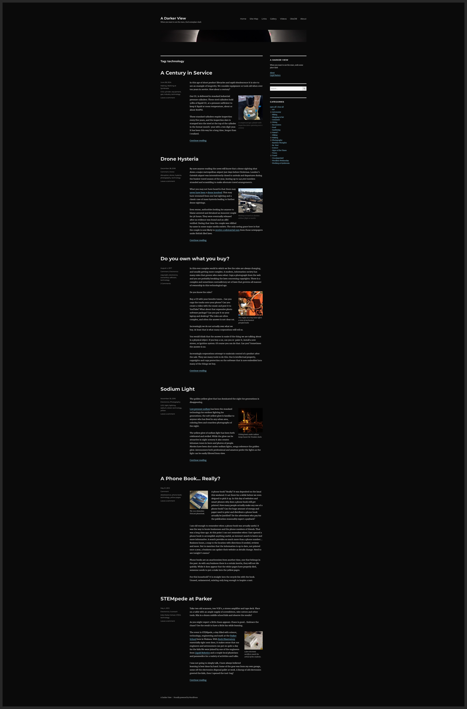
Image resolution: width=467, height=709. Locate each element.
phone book (177, 495)
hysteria (178, 175)
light (166, 405)
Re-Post (275, 145)
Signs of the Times (279, 150)
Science (275, 148)
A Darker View (173, 18)
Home (243, 19)
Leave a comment (168, 98)
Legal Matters (275, 75)
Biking (274, 115)
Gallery (273, 19)
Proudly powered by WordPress (186, 697)
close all (280, 107)
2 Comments (166, 283)
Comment (165, 172)
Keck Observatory (226, 639)
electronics (173, 275)
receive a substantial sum (227, 230)
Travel (274, 156)
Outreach (174, 612)
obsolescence (166, 495)
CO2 (162, 92)
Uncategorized (277, 158)
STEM (178, 615)
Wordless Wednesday (280, 161)
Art (273, 109)
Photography (175, 402)
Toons (274, 153)
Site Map (254, 19)
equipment (176, 92)
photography (166, 178)
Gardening (276, 130)
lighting (172, 405)
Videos (283, 19)
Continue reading (198, 140)
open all (273, 107)
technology (175, 94)
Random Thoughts (279, 143)
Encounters (276, 125)
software (173, 277)
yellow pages (175, 497)
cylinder (168, 92)
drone (172, 175)
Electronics (173, 271)
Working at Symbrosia (280, 163)
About (303, 19)
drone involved (215, 192)
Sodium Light (178, 389)
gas (162, 94)
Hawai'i (275, 132)
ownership (165, 277)
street (169, 408)
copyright (164, 275)
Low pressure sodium (200, 409)
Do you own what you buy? (195, 259)
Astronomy (276, 112)
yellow (163, 410)
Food (274, 127)
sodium (164, 408)
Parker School (170, 615)
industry (167, 94)
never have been (198, 192)
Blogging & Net (278, 117)
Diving (274, 122)
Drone (171, 172)
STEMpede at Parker (186, 599)
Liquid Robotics (202, 653)
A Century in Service (186, 73)
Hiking (275, 135)
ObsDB (293, 19)
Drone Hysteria (179, 159)
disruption (165, 175)
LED (162, 405)
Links (264, 19)
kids (162, 615)
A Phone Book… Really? (190, 478)
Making (164, 86)
